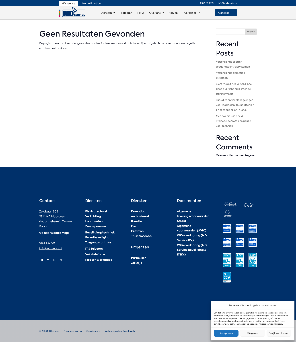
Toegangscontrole (98, 242)
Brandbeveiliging (97, 237)
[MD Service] (72, 12)
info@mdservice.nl (50, 248)
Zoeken (251, 31)
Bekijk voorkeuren (279, 333)
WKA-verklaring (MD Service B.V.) (192, 237)
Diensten (106, 12)
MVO (140, 12)
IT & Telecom (94, 249)
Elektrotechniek (96, 211)
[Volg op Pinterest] (54, 259)
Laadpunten (94, 221)
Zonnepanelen (95, 226)
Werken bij (190, 12)
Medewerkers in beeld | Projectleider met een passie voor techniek (233, 121)
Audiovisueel (140, 216)
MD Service (68, 3)
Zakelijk (136, 263)
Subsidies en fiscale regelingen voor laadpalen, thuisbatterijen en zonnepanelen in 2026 (235, 104)
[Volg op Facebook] (47, 259)
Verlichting (93, 216)
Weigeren (252, 333)
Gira (134, 226)
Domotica (138, 211)
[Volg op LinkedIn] (41, 259)
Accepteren (226, 333)
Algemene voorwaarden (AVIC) (191, 228)
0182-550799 (47, 242)
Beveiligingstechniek (100, 232)
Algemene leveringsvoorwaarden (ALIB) (193, 216)
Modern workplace (98, 260)
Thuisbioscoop (141, 236)
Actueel (173, 12)
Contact (226, 12)
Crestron (137, 231)
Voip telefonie (95, 254)
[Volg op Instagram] (60, 259)
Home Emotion (91, 3)
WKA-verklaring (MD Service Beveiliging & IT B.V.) (192, 249)
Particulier (138, 258)
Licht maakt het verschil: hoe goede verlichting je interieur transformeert (234, 88)
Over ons (155, 12)
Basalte (136, 221)
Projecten (126, 12)
